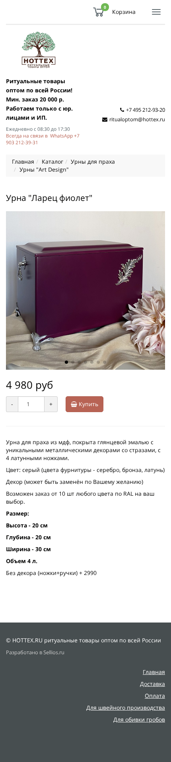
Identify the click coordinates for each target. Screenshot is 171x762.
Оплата (155, 695)
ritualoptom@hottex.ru (137, 119)
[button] (66, 362)
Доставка (152, 684)
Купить (87, 404)
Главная (154, 672)
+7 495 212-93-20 (145, 109)
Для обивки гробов (139, 719)
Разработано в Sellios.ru (35, 652)
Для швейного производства (125, 707)
